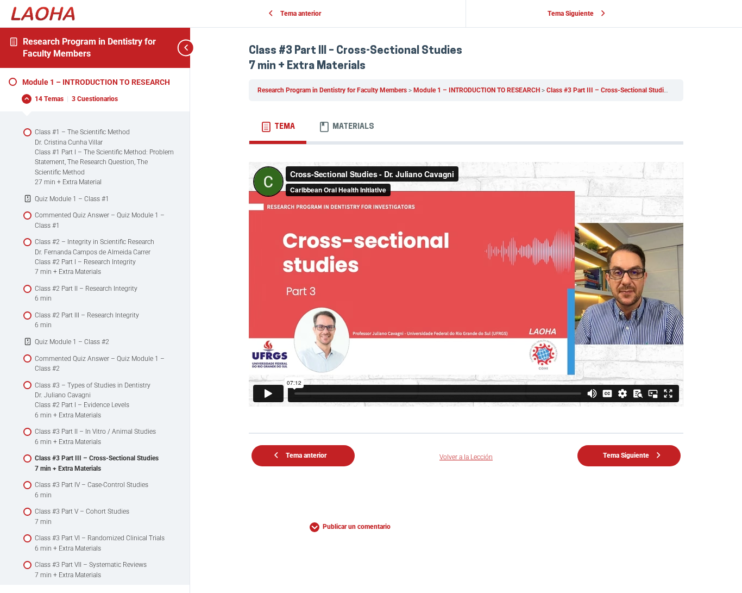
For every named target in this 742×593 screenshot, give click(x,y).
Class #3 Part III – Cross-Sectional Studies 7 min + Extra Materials (642, 90)
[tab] (278, 127)
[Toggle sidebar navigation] (174, 47)
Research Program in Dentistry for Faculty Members (332, 90)
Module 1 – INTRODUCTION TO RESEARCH (477, 90)
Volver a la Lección (466, 457)
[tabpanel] (466, 284)
